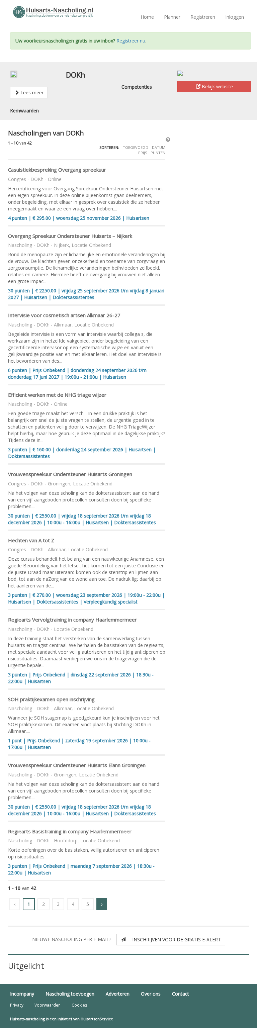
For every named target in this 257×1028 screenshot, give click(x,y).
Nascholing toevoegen (70, 994)
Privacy (16, 1005)
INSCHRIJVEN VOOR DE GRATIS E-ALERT (173, 939)
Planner (172, 17)
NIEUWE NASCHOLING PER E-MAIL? (73, 939)
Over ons (151, 994)
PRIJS (143, 152)
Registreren (202, 17)
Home (147, 17)
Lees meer (31, 92)
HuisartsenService (97, 1018)
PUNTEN (158, 152)
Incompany (22, 994)
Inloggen (234, 17)
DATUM (158, 147)
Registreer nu (130, 40)
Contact (180, 994)
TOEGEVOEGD (136, 147)
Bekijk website (216, 86)
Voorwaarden (47, 1005)
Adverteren (118, 994)
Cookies (79, 1005)
